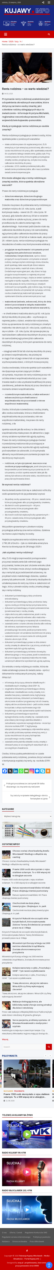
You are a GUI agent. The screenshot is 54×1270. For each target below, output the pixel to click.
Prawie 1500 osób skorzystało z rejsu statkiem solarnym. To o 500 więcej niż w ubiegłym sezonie (31, 872)
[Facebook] (4, 771)
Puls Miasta (19, 1091)
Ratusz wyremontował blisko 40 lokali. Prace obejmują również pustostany (25, 1095)
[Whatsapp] (21, 771)
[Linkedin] (15, 771)
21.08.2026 (10, 1100)
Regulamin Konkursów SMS (36, 1232)
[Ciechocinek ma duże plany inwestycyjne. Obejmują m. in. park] (6, 907)
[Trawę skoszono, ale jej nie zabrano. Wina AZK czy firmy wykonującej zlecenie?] (6, 987)
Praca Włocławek (37, 1241)
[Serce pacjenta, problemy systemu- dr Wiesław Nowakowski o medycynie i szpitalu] (6, 1024)
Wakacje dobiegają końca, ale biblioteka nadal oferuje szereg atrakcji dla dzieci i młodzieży (32, 1005)
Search (49, 1047)
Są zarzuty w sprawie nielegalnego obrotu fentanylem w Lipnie (29, 797)
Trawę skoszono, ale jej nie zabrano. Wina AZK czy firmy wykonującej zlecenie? (30, 986)
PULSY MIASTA (9, 1055)
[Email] (26, 771)
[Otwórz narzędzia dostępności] (49, 1265)
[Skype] (42, 771)
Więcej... (5, 1039)
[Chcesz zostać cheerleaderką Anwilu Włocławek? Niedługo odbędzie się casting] (6, 854)
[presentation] (46, 1056)
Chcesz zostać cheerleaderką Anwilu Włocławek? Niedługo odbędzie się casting (30, 854)
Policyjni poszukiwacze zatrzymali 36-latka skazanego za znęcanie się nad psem (25, 785)
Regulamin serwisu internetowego (16, 1237)
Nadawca (6, 1241)
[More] (48, 771)
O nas (4, 1232)
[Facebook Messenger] (37, 771)
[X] (10, 771)
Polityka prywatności (41, 1237)
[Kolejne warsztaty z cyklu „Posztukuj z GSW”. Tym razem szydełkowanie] (6, 971)
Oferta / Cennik (16, 1232)
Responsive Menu (43, 2)
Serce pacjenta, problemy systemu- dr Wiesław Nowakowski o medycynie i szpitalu (31, 1023)
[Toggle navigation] (5, 34)
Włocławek (8, 1091)
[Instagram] (31, 771)
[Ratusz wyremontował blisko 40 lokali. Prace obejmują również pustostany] (6, 891)
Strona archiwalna (19, 1241)
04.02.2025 (8, 93)
